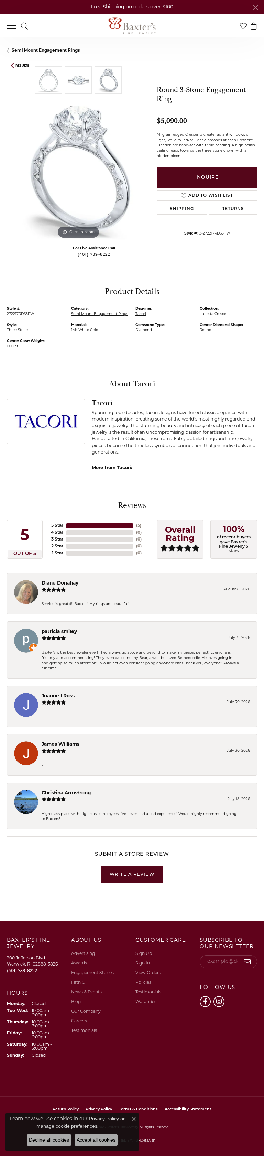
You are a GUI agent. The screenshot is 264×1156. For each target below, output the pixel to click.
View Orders (148, 973)
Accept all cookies (96, 1140)
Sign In (142, 963)
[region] (78, 168)
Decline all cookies (49, 1140)
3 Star (57, 539)
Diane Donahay (60, 583)
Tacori (140, 314)
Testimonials (84, 1031)
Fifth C (78, 983)
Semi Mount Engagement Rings (46, 50)
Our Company (86, 1012)
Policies (143, 983)
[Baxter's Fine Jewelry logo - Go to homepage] (132, 25)
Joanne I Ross (58, 696)
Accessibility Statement (188, 1109)
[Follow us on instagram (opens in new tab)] (218, 1001)
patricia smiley (59, 632)
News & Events (86, 992)
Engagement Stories (92, 973)
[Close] (255, 7)
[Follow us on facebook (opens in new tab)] (205, 1001)
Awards (79, 963)
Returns (232, 209)
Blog (76, 1002)
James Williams (60, 744)
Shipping (182, 209)
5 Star (57, 526)
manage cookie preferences (66, 1126)
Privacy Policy (104, 1118)
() (138, 526)
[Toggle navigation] (11, 25)
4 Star (57, 533)
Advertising (83, 954)
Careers (79, 1021)
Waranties (145, 1002)
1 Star (57, 553)
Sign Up (143, 954)
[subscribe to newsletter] (247, 962)
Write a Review (132, 874)
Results (22, 65)
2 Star (57, 546)
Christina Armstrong (66, 793)
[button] (24, 25)
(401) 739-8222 (94, 255)
